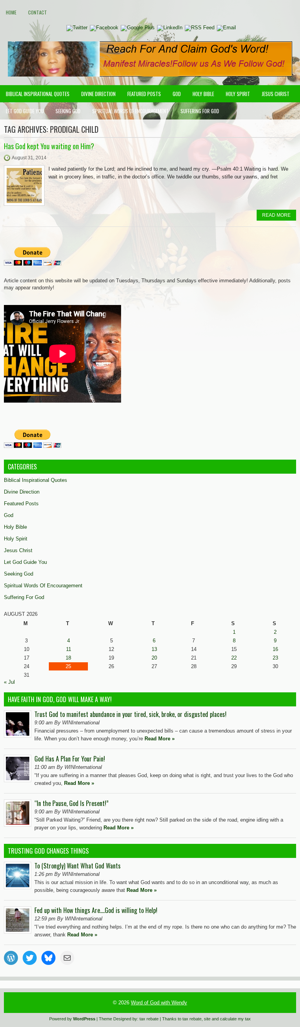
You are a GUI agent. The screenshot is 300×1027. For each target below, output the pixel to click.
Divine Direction (98, 94)
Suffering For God (199, 111)
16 (275, 649)
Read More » (160, 739)
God (177, 94)
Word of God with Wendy (159, 1003)
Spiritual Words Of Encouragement (130, 111)
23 (275, 658)
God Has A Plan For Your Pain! (69, 758)
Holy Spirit (238, 94)
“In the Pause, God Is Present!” (71, 803)
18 (68, 658)
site (207, 1018)
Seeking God (67, 111)
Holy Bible (203, 94)
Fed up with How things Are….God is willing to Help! (95, 910)
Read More (276, 215)
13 (154, 649)
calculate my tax (235, 1018)
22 (234, 658)
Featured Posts (144, 94)
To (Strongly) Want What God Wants (77, 865)
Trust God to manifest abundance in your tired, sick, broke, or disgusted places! (130, 714)
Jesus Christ (275, 94)
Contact (37, 12)
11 (68, 649)
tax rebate (149, 1018)
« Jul (9, 682)
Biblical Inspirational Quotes (38, 94)
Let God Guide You (25, 111)
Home (11, 12)
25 (68, 666)
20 (154, 658)
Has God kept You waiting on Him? (49, 146)
